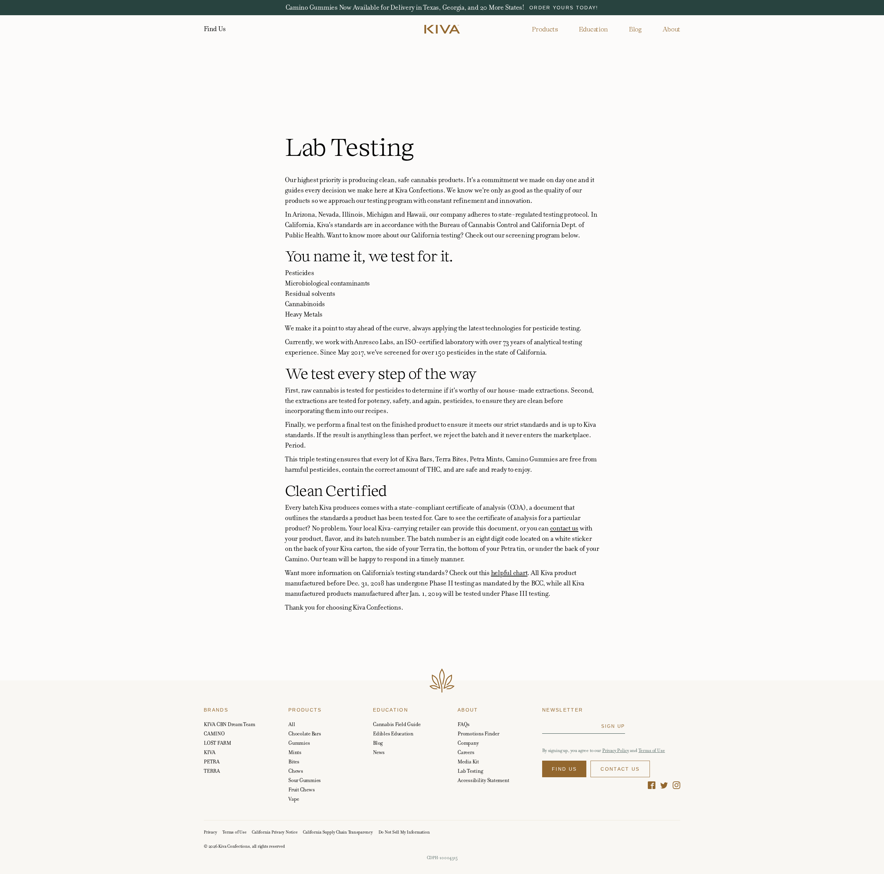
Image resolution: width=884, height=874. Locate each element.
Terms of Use (651, 750)
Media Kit (468, 761)
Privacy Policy (615, 750)
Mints (294, 752)
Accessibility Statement (483, 780)
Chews (295, 771)
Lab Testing (470, 771)
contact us (564, 528)
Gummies (299, 743)
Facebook (651, 785)
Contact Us (620, 769)
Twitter (664, 785)
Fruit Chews (301, 789)
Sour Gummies (304, 780)
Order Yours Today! (563, 7)
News (379, 752)
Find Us (214, 29)
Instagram (676, 785)
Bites (293, 761)
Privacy (210, 832)
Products (545, 29)
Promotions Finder (478, 733)
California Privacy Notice (274, 832)
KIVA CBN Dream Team (229, 724)
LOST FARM (217, 743)
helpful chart (509, 572)
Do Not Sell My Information (404, 832)
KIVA (209, 752)
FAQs (464, 724)
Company (468, 743)
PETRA (212, 761)
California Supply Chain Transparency (338, 832)
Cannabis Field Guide (397, 724)
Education (593, 29)
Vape (293, 799)
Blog (635, 29)
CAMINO (214, 733)
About (671, 29)
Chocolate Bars (304, 733)
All (291, 724)
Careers (466, 752)
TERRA (212, 771)
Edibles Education (393, 733)
